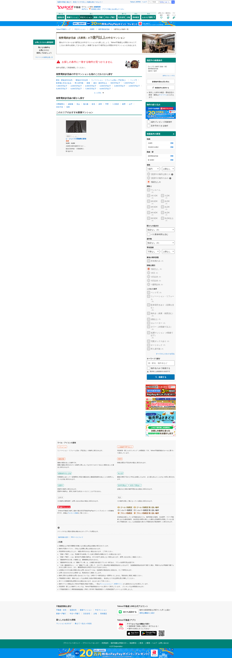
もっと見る (98, 93)
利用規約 (105, 643)
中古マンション (86, 17)
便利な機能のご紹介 (147, 613)
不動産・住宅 (61, 610)
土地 (128, 17)
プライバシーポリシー (71, 643)
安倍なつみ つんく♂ (165, 2)
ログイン (85, 9)
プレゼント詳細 (73, 513)
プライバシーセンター (91, 643)
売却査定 (136, 17)
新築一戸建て (99, 17)
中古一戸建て (110, 17)
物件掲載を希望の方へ (119, 643)
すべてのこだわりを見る (165, 354)
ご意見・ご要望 (144, 643)
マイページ (163, 94)
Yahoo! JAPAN (135, 2)
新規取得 (97, 7)
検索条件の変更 (153, 133)
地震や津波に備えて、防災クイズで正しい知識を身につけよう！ (80, 2)
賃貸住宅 (60, 17)
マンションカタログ (63, 623)
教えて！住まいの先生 (83, 623)
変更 (171, 143)
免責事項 (133, 643)
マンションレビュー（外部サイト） (111, 584)
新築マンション (73, 17)
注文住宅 (121, 17)
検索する (162, 377)
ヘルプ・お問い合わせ (160, 643)
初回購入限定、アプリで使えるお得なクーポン (107, 9)
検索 (173, 2)
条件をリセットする (169, 75)
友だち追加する (130, 611)
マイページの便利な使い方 (44, 57)
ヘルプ (144, 2)
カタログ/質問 (147, 17)
